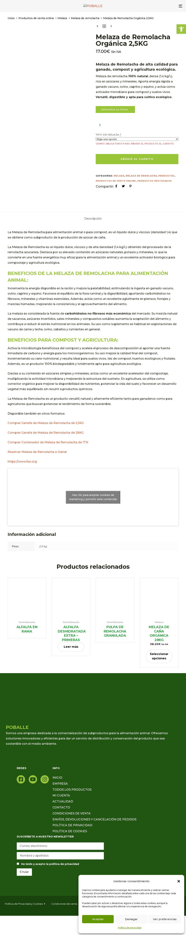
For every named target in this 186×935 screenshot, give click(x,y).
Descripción (93, 218)
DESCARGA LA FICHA (115, 109)
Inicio (11, 18)
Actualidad (62, 801)
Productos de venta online (36, 18)
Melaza (62, 18)
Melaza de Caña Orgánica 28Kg (159, 633)
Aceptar (98, 919)
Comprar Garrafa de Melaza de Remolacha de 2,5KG (46, 423)
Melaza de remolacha (85, 18)
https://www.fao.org (23, 461)
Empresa (60, 783)
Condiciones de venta (71, 813)
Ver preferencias (165, 919)
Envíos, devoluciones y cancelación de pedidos (94, 819)
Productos (166, 176)
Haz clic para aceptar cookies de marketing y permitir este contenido (93, 497)
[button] (179, 881)
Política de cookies (69, 831)
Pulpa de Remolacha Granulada (115, 631)
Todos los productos (72, 789)
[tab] (93, 218)
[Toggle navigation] (152, 6)
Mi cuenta (61, 795)
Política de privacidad (129, 927)
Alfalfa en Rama (27, 629)
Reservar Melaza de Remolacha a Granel (37, 452)
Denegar (131, 919)
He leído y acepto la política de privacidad (50, 864)
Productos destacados (155, 181)
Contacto (61, 807)
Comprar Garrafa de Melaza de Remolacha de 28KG (46, 432)
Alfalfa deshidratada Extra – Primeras (72, 633)
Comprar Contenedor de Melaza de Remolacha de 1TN (48, 442)
